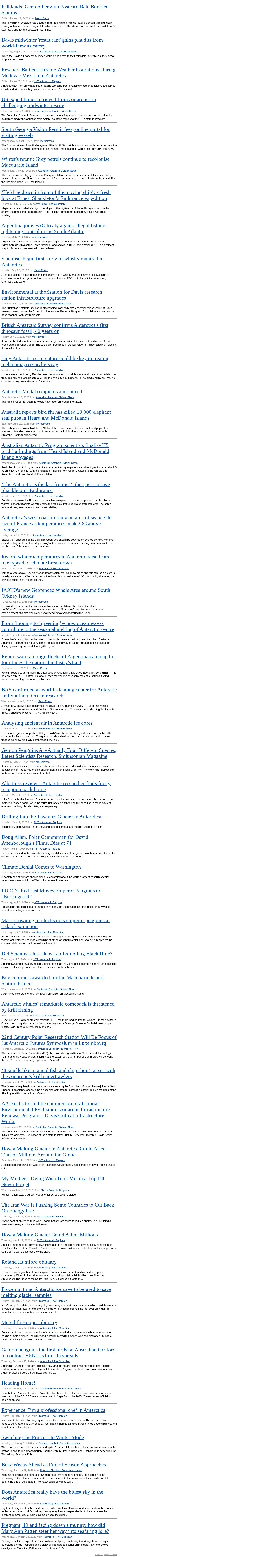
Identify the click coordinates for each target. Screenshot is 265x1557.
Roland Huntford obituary (29, 1262)
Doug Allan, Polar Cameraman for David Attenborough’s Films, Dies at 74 (44, 840)
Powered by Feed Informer (106, 1555)
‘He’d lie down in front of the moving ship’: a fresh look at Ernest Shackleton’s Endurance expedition (56, 195)
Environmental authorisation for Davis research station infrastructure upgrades (51, 295)
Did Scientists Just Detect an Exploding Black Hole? (56, 953)
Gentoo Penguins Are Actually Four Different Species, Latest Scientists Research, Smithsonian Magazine (58, 753)
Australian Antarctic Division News (58, 51)
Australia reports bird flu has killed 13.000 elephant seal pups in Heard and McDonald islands (56, 415)
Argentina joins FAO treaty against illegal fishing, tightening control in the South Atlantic (54, 228)
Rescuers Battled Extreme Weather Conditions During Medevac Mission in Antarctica (58, 72)
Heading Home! (18, 1383)
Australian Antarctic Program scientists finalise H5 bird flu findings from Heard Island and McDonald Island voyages (55, 451)
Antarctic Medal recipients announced (41, 391)
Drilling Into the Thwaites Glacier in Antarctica (51, 816)
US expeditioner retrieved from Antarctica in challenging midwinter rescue (48, 102)
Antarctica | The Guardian (50, 203)
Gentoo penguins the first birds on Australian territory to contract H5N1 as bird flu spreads (58, 1352)
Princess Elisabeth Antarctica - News (59, 1048)
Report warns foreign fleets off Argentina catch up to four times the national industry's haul (57, 659)
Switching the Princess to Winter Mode (42, 1437)
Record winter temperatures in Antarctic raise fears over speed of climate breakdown (55, 560)
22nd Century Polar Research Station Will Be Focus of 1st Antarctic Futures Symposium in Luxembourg (59, 1040)
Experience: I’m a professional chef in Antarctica (53, 1410)
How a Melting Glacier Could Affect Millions (49, 1234)
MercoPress (42, 18)
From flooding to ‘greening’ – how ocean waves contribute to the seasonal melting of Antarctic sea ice (57, 626)
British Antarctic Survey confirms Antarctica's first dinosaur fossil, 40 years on (54, 328)
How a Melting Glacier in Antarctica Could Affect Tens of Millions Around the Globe (54, 1151)
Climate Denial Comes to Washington (41, 867)
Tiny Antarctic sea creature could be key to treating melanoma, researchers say (55, 361)
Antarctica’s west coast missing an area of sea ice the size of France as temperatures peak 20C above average (57, 523)
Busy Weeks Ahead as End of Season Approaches (53, 1464)
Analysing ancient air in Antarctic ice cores (46, 723)
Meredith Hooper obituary (29, 1322)
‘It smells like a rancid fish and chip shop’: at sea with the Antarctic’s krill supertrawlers (58, 1073)
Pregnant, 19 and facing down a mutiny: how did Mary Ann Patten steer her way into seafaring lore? (55, 1528)
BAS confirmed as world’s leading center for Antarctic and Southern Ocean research (59, 692)
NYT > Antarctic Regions (47, 81)
